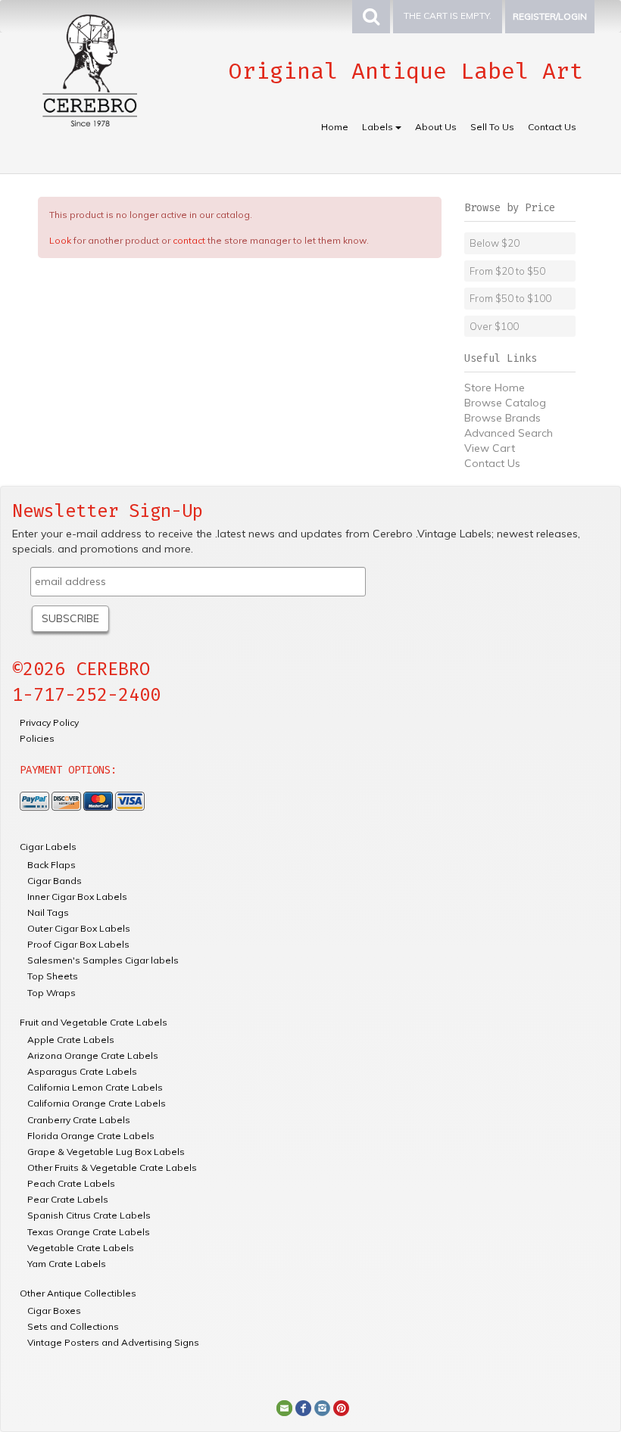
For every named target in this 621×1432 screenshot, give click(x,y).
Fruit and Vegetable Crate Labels (93, 1022)
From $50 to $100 (510, 298)
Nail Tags (48, 912)
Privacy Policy (49, 722)
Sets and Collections (73, 1326)
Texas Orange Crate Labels (88, 1231)
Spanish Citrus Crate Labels (89, 1215)
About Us (436, 126)
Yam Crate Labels (66, 1263)
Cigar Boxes (54, 1310)
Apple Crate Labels (70, 1039)
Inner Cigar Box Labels (77, 896)
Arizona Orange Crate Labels (92, 1055)
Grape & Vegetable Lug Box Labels (106, 1151)
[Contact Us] (284, 1407)
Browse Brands (502, 418)
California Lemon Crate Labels (95, 1087)
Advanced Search (508, 433)
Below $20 (495, 243)
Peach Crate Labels (71, 1183)
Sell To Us (492, 126)
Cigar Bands (54, 880)
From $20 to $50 (507, 271)
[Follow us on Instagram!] (322, 1407)
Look (60, 240)
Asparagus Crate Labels (82, 1071)
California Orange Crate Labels (96, 1103)
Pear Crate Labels (67, 1199)
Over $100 (494, 326)
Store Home (494, 387)
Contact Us (552, 126)
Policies (37, 738)
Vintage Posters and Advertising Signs (113, 1342)
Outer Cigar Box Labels (78, 928)
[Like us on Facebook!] (303, 1407)
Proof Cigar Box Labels (78, 944)
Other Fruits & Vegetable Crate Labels (112, 1167)
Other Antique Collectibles (78, 1293)
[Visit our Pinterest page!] (341, 1407)
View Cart (489, 448)
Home (334, 126)
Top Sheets (52, 976)
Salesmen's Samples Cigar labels (103, 960)
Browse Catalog (505, 402)
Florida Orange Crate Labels (90, 1135)
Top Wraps (51, 992)
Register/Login (550, 16)
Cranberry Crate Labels (78, 1119)
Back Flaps (51, 864)
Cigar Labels (48, 846)
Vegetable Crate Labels (80, 1247)
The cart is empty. (447, 15)
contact (189, 240)
